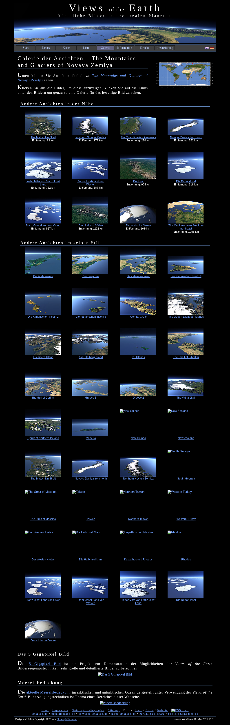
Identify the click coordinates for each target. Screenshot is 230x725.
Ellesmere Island (43, 357)
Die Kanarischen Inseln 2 (43, 316)
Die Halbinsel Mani (90, 559)
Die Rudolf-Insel (186, 181)
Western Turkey (186, 519)
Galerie (105, 47)
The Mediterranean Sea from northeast (185, 227)
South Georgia (186, 478)
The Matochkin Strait (43, 137)
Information (124, 47)
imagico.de (40, 713)
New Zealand (186, 438)
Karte (66, 47)
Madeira (91, 438)
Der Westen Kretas (43, 559)
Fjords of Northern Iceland (43, 438)
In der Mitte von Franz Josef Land (43, 183)
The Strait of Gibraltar (186, 357)
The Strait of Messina (43, 519)
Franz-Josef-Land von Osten (43, 225)
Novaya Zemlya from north (186, 137)
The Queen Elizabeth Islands (186, 316)
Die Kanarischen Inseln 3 (90, 316)
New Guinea (138, 438)
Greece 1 (90, 397)
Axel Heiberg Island (91, 357)
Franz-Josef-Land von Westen (90, 183)
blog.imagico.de (63, 713)
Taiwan (90, 519)
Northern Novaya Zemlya (90, 137)
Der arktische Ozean (138, 225)
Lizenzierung (165, 47)
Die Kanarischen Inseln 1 (186, 276)
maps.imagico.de (123, 713)
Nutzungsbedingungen (88, 710)
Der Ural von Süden (91, 225)
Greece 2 (138, 397)
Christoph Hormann (67, 719)
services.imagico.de (93, 713)
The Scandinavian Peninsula (138, 137)
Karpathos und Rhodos (138, 559)
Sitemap (114, 710)
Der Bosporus (90, 276)
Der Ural (138, 181)
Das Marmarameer (138, 276)
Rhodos (186, 559)
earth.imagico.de (152, 713)
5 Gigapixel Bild (45, 664)
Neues (46, 47)
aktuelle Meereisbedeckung (48, 692)
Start (26, 47)
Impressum (60, 710)
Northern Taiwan (138, 519)
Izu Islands (138, 357)
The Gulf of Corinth (43, 397)
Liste (86, 47)
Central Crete (138, 316)
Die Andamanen (43, 276)
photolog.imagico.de (183, 713)
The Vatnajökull (186, 397)
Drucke (144, 47)
